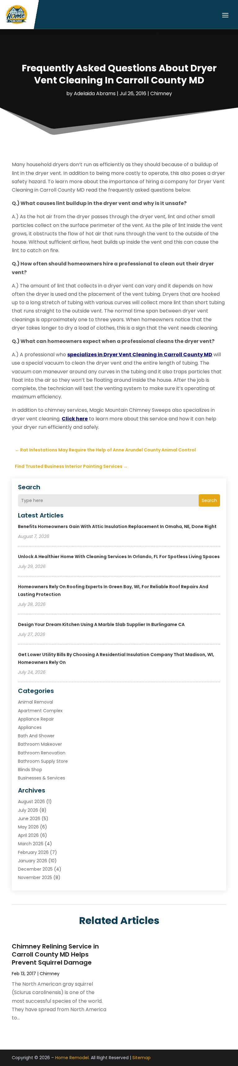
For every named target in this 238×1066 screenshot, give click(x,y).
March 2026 (30, 844)
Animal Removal (35, 702)
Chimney (161, 93)
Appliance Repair (36, 719)
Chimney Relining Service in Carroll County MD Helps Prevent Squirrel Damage (55, 954)
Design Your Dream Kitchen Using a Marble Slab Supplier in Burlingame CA (101, 624)
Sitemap (141, 1058)
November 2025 (35, 877)
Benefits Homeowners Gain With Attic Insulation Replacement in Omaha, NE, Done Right (117, 526)
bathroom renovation (41, 753)
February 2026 (33, 852)
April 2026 (28, 835)
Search (209, 500)
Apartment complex (40, 711)
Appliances (30, 727)
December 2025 (35, 869)
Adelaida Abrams (95, 93)
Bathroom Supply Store (43, 761)
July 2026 (28, 810)
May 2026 (28, 827)
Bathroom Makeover (40, 744)
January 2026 (32, 861)
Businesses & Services (41, 778)
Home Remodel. (72, 1058)
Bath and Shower (36, 736)
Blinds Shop (30, 769)
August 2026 (31, 801)
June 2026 (29, 818)
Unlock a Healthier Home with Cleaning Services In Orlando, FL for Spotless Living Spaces (119, 556)
